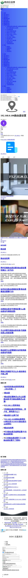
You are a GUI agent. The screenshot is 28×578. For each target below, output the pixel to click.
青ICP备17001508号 (18, 524)
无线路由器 (7, 459)
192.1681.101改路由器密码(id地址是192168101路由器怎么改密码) (15, 421)
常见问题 (3, 459)
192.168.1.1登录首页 (9, 508)
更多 (2, 134)
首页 (24, 111)
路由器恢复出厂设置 (7, 465)
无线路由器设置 (15, 465)
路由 (7, 464)
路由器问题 (20, 464)
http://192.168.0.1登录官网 (10, 483)
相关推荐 (3, 245)
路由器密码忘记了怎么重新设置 (9, 462)
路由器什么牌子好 (11, 415)
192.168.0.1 (17, 135)
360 (16, 98)
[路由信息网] (8, 4)
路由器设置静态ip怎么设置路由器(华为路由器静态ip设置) (15, 399)
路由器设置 (22, 459)
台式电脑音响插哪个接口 (10, 474)
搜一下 (2, 7)
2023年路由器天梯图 (9, 477)
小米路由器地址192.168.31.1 (11, 487)
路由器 (3, 249)
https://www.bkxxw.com (15, 527)
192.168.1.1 (8, 461)
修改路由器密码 (20, 462)
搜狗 (16, 99)
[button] (14, 9)
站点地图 (14, 522)
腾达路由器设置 (14, 464)
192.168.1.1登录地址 (12, 405)
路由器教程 (12, 459)
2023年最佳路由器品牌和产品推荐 (13, 480)
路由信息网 (5, 258)
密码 (24, 464)
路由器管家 (13, 461)
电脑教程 (17, 459)
